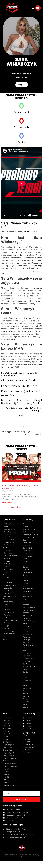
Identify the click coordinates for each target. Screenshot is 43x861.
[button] (33, 8)
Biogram (21, 84)
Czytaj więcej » (7, 502)
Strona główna (16, 507)
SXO (21, 857)
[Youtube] (38, 8)
